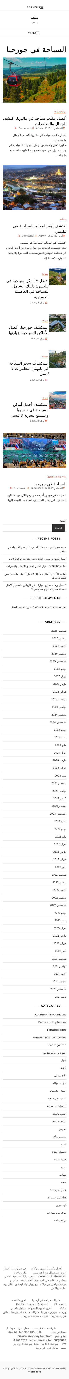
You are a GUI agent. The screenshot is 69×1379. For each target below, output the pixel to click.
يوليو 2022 (60, 913)
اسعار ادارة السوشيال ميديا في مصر (34, 1270)
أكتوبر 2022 (59, 890)
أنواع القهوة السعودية (39, 1308)
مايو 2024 (60, 745)
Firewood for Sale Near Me (12, 1250)
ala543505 (37, 488)
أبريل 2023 (60, 844)
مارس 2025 (59, 684)
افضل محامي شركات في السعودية (35, 1278)
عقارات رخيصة (58, 1190)
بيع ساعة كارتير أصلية (46, 1344)
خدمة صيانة (60, 1159)
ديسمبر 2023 (58, 783)
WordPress (34, 1371)
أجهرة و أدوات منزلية (54, 1053)
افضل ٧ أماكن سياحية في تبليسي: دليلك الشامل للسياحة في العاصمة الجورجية (27, 289)
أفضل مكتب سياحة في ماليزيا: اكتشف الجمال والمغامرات (34, 121)
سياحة (63, 219)
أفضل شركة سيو (27, 1233)
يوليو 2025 (60, 669)
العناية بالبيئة (59, 1114)
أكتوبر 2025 (59, 646)
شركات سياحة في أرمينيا (46, 1300)
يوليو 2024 (60, 730)
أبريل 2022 (60, 928)
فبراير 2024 (59, 768)
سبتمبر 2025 (58, 653)
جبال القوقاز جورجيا (40, 1340)
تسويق (62, 1129)
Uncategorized (56, 477)
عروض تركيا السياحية (24, 1276)
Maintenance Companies (49, 1037)
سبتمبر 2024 (58, 714)
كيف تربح (61, 1205)
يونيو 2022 (60, 920)
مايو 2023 (60, 836)
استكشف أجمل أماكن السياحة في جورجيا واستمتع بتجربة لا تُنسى (29, 410)
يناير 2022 (60, 951)
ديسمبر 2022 (59, 874)
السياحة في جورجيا (49, 484)
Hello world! (19, 607)
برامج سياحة (60, 111)
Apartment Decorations (50, 1014)
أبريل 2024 (60, 752)
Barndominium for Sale (57, 1250)
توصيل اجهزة (59, 1152)
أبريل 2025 (60, 676)
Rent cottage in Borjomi (32, 1304)
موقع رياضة (60, 1220)
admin (39, 128)
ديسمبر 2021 (59, 958)
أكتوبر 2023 (59, 798)
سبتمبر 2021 (59, 981)
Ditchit (52, 1233)
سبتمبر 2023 (59, 806)
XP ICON (60, 1306)
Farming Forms (56, 1030)
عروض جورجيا (49, 1312)
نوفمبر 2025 (59, 638)
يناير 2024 (60, 775)
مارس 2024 (59, 760)
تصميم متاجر (59, 1136)
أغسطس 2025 (58, 661)
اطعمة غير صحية (57, 1098)
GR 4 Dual (26, 1280)
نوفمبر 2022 (59, 882)
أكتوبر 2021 (60, 974)
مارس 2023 (59, 852)
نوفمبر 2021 (59, 966)
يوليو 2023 (60, 821)
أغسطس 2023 (58, 813)
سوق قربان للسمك (17, 1233)
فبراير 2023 (59, 859)
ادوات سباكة (59, 1083)
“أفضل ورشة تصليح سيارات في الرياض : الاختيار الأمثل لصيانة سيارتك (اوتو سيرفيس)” (36, 587)
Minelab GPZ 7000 (30, 1332)
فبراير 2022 (59, 943)
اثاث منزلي (60, 1075)
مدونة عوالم (60, 1233)
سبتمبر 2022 (59, 897)
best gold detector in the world (40, 1274)
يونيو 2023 (60, 829)
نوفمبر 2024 (59, 707)
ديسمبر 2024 (58, 699)
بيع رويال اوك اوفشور (26, 1284)
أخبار (63, 1060)
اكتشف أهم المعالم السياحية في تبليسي (39, 228)
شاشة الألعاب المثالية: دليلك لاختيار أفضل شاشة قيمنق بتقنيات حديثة (35, 576)
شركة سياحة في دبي (44, 1328)
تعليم (63, 1144)
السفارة (8, 1233)
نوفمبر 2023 (59, 791)
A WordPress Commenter (49, 607)
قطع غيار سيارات (56, 1197)
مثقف (34, 17)
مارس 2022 (59, 935)
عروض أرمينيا (19, 1268)
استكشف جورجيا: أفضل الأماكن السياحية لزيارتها (29, 330)
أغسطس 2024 (58, 722)
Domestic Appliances (52, 1022)
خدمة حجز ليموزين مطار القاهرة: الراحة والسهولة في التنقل (36, 549)
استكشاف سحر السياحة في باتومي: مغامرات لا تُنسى (29, 368)
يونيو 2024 (60, 737)
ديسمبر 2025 (58, 630)
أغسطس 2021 (58, 989)
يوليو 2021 (60, 996)
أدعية (63, 1068)
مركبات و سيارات (56, 1213)
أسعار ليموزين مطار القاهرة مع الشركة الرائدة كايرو (37, 559)
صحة (63, 1182)
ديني (63, 1167)
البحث (62, 521)
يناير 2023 (60, 867)
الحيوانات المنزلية (56, 1106)
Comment (22, 128)
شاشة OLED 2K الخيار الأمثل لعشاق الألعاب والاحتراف (36, 566)
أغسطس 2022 (58, 905)
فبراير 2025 (59, 691)
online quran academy (40, 1233)
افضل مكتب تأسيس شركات (46, 1268)
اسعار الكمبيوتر (57, 1091)
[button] (34, 33)
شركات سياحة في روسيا (25, 1312)
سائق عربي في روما (47, 1348)
